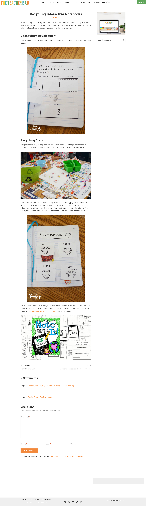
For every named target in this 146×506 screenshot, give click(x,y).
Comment (25, 417)
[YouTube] (73, 501)
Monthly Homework (28, 367)
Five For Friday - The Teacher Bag (40, 397)
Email (48, 444)
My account (86, 2)
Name (24, 444)
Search (123, 40)
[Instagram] (69, 501)
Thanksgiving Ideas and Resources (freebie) (75, 367)
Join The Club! (71, 2)
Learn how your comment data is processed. (66, 456)
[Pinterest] (80, 501)
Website (73, 444)
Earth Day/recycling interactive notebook (43, 311)
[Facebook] (65, 501)
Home (43, 2)
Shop (37, 499)
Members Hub (99, 2)
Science (56, 17)
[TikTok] (77, 501)
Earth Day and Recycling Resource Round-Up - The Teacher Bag (51, 386)
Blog (30, 499)
